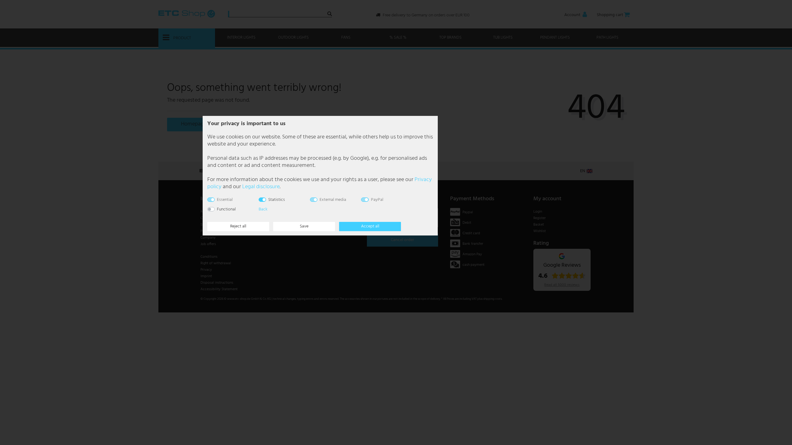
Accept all (370, 226)
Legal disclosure (261, 186)
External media (333, 200)
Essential (225, 200)
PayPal (377, 200)
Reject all (238, 226)
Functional (226, 209)
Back (263, 209)
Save (304, 226)
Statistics (276, 200)
